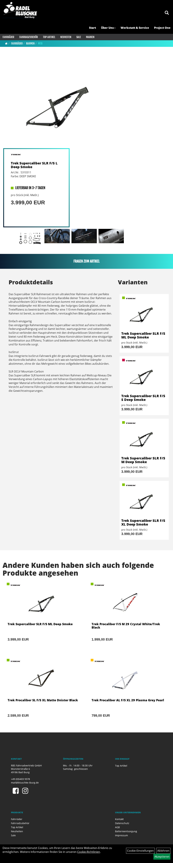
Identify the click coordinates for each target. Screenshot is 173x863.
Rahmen (30, 43)
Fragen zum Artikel (86, 261)
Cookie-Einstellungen (140, 851)
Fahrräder (8, 37)
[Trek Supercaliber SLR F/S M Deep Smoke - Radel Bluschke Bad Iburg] (144, 437)
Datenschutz (122, 823)
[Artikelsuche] (167, 13)
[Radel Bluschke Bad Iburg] (20, 10)
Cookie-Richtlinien (88, 852)
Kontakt (119, 819)
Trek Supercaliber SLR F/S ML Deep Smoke (143, 335)
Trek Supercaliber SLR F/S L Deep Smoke (34, 165)
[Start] (6, 43)
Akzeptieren (161, 856)
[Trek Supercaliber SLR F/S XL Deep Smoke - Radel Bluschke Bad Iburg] (144, 500)
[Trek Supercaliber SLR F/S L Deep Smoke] (65, 101)
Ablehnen (163, 851)
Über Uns (107, 28)
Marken (90, 37)
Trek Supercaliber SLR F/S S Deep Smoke (143, 398)
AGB (117, 827)
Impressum (121, 835)
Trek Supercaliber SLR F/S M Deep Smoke (143, 460)
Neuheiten (65, 37)
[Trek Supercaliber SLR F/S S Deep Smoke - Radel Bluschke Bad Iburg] (144, 375)
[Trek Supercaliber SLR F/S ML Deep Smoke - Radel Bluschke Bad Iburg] (144, 313)
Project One (162, 28)
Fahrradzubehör (28, 37)
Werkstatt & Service (135, 28)
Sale (78, 37)
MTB (40, 43)
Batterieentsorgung (126, 831)
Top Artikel (49, 37)
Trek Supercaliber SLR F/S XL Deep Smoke (143, 522)
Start (92, 28)
